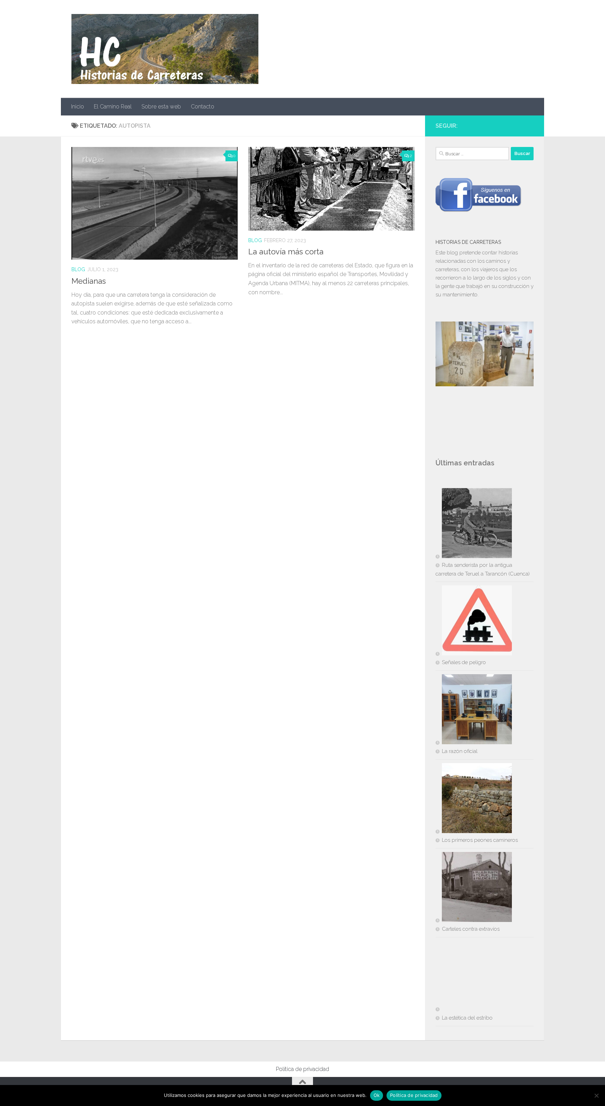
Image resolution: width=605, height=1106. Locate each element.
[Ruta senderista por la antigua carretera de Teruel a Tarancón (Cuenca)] (474, 524)
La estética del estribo (467, 1018)
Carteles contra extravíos (471, 929)
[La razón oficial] (474, 710)
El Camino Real (113, 106)
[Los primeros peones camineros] (474, 799)
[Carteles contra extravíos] (474, 888)
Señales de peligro (464, 662)
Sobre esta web (161, 106)
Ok (377, 1095)
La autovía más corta (286, 251)
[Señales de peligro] (474, 621)
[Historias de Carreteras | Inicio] (164, 49)
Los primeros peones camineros (480, 840)
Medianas (88, 281)
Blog (78, 269)
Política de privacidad (302, 1069)
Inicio (77, 106)
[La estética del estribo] (474, 977)
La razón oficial (460, 751)
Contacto (202, 106)
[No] (596, 1095)
